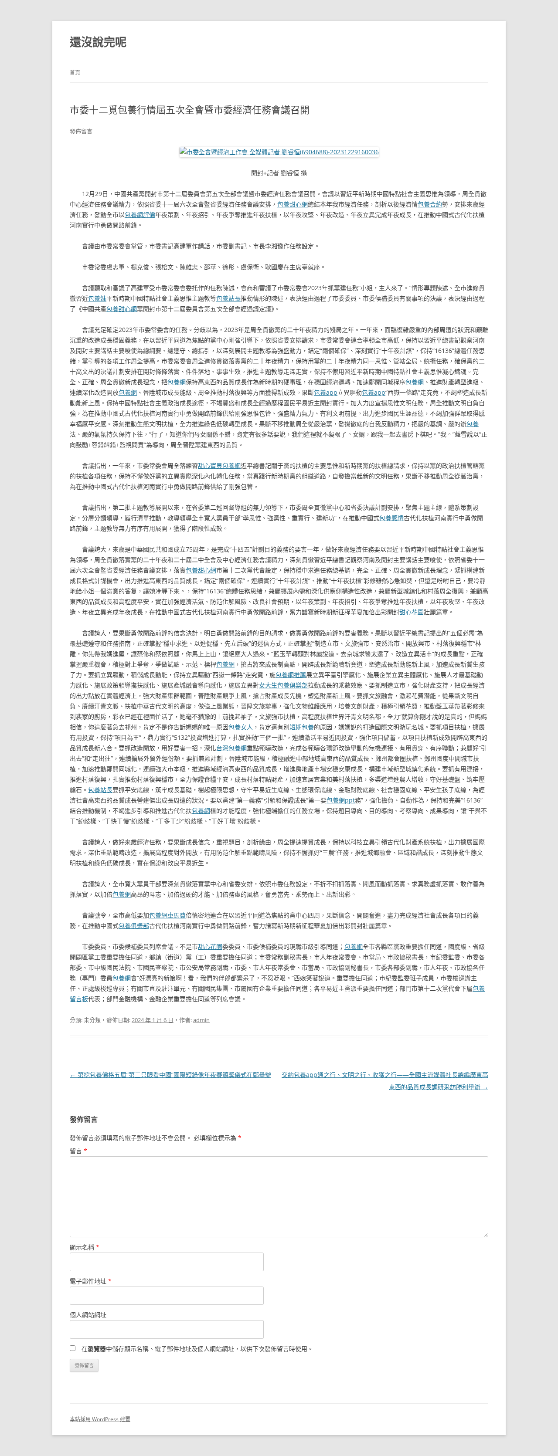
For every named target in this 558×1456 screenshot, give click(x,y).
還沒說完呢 (98, 42)
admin (201, 1020)
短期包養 (301, 727)
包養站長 (228, 298)
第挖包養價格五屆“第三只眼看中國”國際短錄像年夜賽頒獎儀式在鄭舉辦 (170, 1074)
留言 (78, 1151)
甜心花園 (411, 612)
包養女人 (240, 727)
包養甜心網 (292, 204)
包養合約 (430, 204)
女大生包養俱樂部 (283, 685)
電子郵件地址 (91, 1281)
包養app (325, 392)
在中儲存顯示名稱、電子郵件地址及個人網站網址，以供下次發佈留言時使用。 (197, 1348)
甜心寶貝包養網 (219, 465)
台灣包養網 (231, 748)
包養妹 (97, 298)
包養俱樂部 (134, 925)
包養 (472, 424)
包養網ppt (341, 800)
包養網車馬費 (167, 915)
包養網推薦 (291, 674)
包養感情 (391, 518)
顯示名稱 (84, 1247)
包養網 (176, 382)
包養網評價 (140, 214)
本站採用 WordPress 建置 (100, 1419)
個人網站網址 (88, 1314)
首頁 (75, 72)
